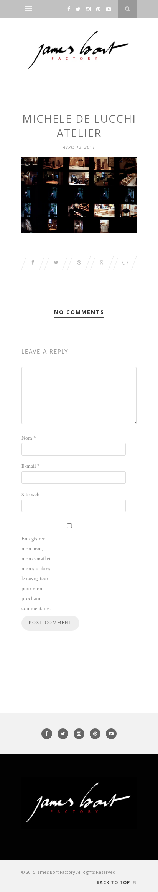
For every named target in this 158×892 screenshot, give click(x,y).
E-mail (30, 466)
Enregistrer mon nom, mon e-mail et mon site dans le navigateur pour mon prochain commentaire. (36, 573)
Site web (30, 494)
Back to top (114, 882)
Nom (28, 438)
